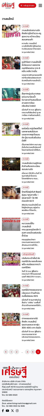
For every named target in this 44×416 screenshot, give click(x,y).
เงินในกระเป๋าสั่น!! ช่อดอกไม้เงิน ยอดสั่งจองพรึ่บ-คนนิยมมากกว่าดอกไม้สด (32, 262)
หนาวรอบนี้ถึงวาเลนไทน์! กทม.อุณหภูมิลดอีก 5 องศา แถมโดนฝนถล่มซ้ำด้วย (31, 229)
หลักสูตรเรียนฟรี (28, 254)
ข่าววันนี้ (25, 26)
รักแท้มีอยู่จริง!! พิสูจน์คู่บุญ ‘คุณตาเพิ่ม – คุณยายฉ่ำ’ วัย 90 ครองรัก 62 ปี (31, 196)
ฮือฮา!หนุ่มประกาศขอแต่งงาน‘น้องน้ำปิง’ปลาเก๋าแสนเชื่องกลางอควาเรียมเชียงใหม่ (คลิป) (31, 99)
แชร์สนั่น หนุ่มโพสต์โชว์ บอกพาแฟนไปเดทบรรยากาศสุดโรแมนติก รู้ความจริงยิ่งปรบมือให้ (32, 134)
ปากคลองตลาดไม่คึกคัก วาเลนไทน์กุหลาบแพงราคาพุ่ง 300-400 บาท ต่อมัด (31, 323)
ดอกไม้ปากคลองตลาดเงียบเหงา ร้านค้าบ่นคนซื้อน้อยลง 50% (32, 292)
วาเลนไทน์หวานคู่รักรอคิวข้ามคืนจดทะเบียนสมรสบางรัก (31, 166)
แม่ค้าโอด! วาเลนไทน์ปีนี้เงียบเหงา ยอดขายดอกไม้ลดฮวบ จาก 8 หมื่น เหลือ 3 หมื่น (31, 66)
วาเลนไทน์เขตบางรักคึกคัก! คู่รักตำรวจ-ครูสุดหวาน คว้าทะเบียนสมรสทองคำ (31, 35)
